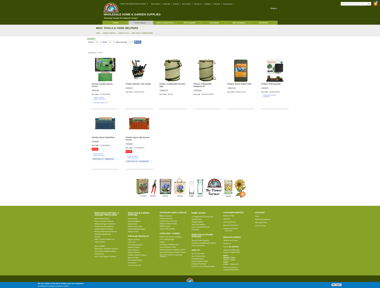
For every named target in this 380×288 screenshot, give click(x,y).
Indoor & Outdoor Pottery (168, 224)
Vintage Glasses (197, 222)
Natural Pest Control (135, 226)
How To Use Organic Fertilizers (105, 256)
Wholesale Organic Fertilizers (105, 224)
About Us (226, 219)
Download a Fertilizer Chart (169, 244)
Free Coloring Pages (167, 239)
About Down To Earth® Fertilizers (106, 249)
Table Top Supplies (238, 23)
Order (105, 42)
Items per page (121, 42)
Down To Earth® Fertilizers (104, 221)
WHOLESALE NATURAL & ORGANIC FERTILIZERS (107, 214)
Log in (257, 216)
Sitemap (176, 4)
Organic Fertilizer (134, 239)
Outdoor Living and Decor (165, 23)
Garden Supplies (140, 23)
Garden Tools (132, 224)
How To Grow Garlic (198, 256)
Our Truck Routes (229, 222)
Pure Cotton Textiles (135, 260)
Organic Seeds (133, 231)
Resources (197, 4)
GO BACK (91, 39)
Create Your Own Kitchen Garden (203, 266)
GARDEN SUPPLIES (109, 33)
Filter (138, 42)
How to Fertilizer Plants (199, 261)
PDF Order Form (261, 222)
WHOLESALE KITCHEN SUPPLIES (202, 236)
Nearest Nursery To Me (168, 247)
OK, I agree (336, 285)
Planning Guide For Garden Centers (172, 250)
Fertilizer (116, 23)
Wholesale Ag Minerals (103, 234)
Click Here (228, 231)
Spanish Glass (196, 219)
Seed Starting (132, 219)
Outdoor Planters (134, 252)
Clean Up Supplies (198, 245)
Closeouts (216, 4)
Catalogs (207, 4)
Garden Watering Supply (136, 229)
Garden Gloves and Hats (168, 221)
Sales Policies (260, 226)
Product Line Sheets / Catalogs (170, 237)
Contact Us (227, 243)
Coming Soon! (227, 4)
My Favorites (186, 4)
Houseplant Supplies (135, 245)
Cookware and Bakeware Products (203, 243)
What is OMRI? (100, 246)
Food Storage (214, 23)
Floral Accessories (166, 218)
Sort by (91, 42)
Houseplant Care (197, 259)
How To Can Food (197, 253)
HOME (98, 33)
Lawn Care (132, 242)
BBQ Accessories (166, 216)
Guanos (97, 237)
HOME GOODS (198, 213)
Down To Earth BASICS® (200, 227)
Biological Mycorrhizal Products (106, 231)
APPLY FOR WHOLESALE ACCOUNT (133, 4)
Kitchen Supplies (189, 23)
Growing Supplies (134, 221)
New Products (155, 4)
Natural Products (134, 247)
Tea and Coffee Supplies (200, 240)
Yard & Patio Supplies (167, 229)
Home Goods (263, 23)
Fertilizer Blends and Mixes (104, 226)
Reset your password (262, 219)
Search (369, 4)
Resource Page (228, 216)
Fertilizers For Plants (198, 264)
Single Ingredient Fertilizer (104, 229)
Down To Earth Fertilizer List (104, 239)
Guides (162, 242)
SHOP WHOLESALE (102, 219)
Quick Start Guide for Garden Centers (173, 252)
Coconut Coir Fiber (134, 265)
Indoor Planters (133, 250)
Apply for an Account (230, 240)
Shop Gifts (166, 4)
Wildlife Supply (165, 226)
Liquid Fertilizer (100, 242)
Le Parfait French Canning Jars (202, 217)
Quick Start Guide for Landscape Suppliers (171, 255)
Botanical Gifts (133, 257)
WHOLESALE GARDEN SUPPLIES (138, 214)
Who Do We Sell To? (230, 225)
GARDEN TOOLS (123, 33)
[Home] (110, 7)
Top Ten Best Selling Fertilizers (105, 251)
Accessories (132, 263)
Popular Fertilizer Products (137, 255)
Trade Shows (99, 254)
